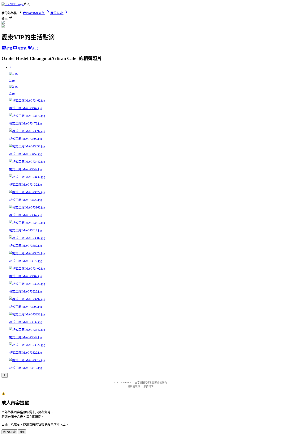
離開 (21, 432)
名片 (35, 48)
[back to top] (5, 375)
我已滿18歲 (9, 432)
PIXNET (127, 382)
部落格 (23, 48)
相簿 (9, 48)
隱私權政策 (134, 386)
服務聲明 (148, 386)
